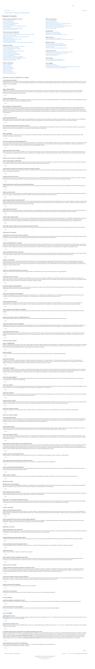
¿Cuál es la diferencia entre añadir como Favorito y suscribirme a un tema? (59, 51)
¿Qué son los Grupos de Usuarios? (52, 22)
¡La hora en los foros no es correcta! (9, 35)
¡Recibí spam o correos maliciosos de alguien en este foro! (56, 34)
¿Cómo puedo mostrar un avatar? (9, 40)
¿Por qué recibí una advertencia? (9, 55)
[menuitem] (11, 10)
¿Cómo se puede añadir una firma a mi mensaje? (11, 48)
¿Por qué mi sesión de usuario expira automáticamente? (13, 28)
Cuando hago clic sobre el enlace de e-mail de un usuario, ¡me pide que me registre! (18, 42)
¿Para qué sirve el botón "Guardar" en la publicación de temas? (14, 57)
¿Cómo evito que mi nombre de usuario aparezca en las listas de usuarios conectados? (18, 34)
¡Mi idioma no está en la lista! (8, 37)
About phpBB (14, 618)
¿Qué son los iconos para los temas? (9, 73)
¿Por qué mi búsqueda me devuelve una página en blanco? (56, 45)
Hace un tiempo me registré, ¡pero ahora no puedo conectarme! (14, 25)
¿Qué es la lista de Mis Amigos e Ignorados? (54, 38)
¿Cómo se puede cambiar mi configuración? (11, 33)
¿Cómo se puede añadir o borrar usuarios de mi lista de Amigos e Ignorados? (59, 39)
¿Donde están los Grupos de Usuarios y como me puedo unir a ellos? (58, 23)
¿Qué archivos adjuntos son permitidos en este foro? (55, 59)
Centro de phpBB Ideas (60, 624)
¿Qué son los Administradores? (51, 20)
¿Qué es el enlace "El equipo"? (51, 28)
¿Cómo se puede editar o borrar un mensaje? (11, 47)
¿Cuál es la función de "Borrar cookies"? (10, 29)
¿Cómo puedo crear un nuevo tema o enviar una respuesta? (14, 46)
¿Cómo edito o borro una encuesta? (9, 52)
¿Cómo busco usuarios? (50, 46)
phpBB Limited (51, 617)
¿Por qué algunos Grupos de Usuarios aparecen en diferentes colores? (58, 25)
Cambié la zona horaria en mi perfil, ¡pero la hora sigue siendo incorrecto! (16, 36)
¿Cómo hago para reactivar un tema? (9, 60)
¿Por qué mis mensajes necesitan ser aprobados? (12, 58)
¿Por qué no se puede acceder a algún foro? (11, 53)
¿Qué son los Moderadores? (51, 21)
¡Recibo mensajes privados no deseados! (53, 33)
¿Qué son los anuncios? (7, 69)
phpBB (54, 194)
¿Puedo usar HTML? (6, 65)
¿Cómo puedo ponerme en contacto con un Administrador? (56, 67)
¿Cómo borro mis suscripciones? (52, 55)
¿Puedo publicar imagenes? (8, 67)
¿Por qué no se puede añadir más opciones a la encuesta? (13, 50)
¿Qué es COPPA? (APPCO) (8, 21)
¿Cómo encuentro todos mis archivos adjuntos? (54, 60)
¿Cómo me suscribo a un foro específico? (53, 54)
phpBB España (49, 657)
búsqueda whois (16, 634)
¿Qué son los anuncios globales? (9, 68)
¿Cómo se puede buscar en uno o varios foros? (54, 43)
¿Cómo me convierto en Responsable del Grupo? (55, 24)
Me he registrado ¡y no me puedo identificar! (11, 23)
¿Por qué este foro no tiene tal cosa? (52, 65)
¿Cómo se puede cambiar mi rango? (9, 41)
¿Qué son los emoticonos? (8, 66)
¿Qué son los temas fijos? (7, 70)
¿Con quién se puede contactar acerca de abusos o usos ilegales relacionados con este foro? (63, 66)
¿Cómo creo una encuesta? (8, 49)
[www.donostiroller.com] (14, 5)
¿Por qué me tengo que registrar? (9, 20)
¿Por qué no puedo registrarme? (9, 22)
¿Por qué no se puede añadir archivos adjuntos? (11, 54)
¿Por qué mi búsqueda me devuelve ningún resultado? (55, 44)
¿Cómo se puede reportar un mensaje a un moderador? (13, 56)
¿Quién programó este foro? (51, 64)
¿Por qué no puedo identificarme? (9, 24)
